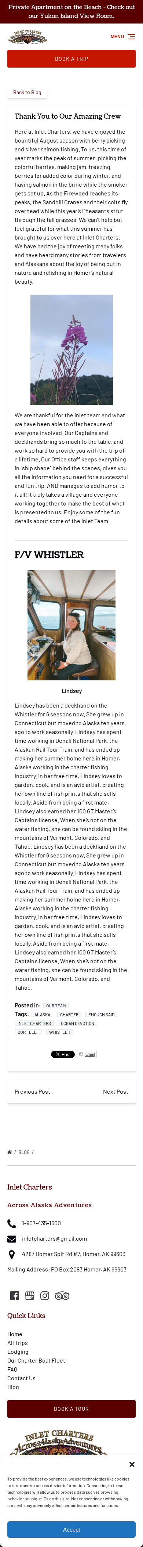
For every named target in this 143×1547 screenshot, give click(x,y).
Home (14, 1333)
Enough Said (101, 1014)
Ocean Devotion (77, 1023)
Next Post (115, 1091)
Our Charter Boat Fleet (36, 1360)
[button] (132, 1464)
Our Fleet (28, 1032)
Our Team (56, 1005)
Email (90, 1054)
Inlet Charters (34, 1023)
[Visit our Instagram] (44, 1295)
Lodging (18, 1351)
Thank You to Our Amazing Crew (74, 1152)
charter (69, 1014)
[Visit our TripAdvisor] (62, 1295)
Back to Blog (27, 92)
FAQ (12, 1369)
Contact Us (21, 1377)
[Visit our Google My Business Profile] (29, 1295)
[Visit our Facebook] (14, 1295)
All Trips (17, 1342)
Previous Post (32, 1091)
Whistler (59, 1032)
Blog (24, 1152)
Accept (71, 1529)
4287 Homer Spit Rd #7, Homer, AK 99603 (73, 1253)
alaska (42, 1014)
